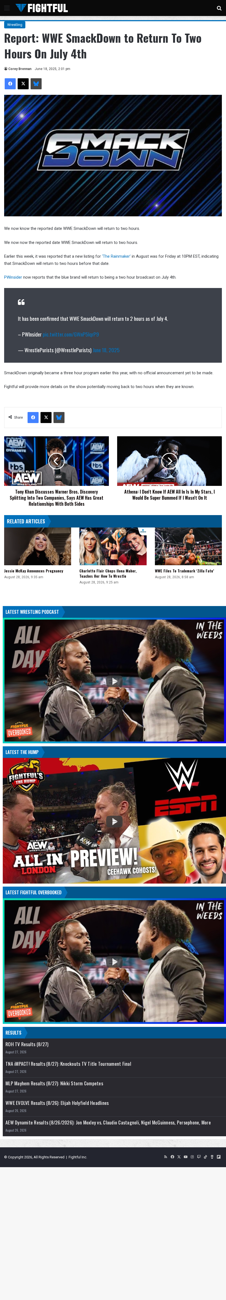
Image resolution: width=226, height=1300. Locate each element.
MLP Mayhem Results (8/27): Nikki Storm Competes (54, 1083)
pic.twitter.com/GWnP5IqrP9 (71, 334)
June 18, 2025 (106, 350)
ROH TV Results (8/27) (27, 1044)
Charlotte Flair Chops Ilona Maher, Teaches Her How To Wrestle (108, 573)
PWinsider (13, 277)
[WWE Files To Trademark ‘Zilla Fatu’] (188, 546)
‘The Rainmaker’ (116, 256)
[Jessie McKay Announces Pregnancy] (37, 546)
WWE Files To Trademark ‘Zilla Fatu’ (184, 571)
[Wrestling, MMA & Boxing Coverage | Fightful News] (41, 8)
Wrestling (14, 25)
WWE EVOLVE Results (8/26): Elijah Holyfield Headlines (57, 1103)
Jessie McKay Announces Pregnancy (33, 571)
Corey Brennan (19, 69)
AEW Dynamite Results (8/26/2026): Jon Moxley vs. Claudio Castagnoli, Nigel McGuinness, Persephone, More (108, 1122)
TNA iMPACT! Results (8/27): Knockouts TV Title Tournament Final (68, 1064)
